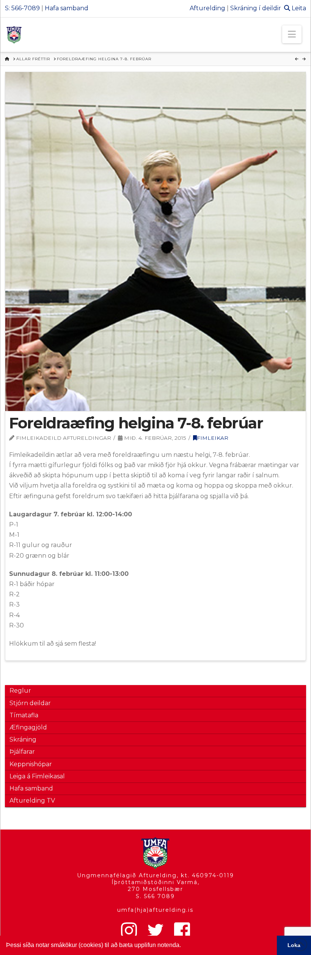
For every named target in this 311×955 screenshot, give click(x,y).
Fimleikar (212, 438)
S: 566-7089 (22, 8)
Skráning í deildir (255, 8)
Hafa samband (66, 8)
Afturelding (207, 8)
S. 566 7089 (155, 896)
